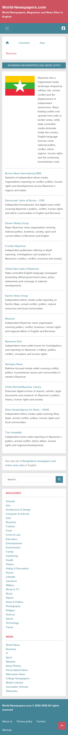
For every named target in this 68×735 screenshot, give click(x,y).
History (10, 564)
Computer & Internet (17, 513)
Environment (13, 547)
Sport (9, 657)
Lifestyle (10, 576)
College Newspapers (18, 678)
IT (7, 653)
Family (9, 551)
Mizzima (10, 318)
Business (11, 522)
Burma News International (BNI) (23, 173)
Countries (24, 42)
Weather (11, 661)
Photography (13, 606)
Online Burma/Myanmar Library (23, 386)
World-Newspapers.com (24, 7)
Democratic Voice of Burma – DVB (24, 200)
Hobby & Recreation (17, 568)
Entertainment (14, 543)
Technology (12, 622)
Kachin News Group (16, 295)
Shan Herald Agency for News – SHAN (27, 409)
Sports (9, 618)
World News (13, 644)
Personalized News (17, 670)
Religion (10, 610)
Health (9, 560)
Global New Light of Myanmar (22, 268)
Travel (9, 627)
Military (10, 585)
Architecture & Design (18, 509)
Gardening (12, 555)
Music (9, 593)
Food (9, 530)
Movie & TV (12, 589)
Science (10, 614)
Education (11, 539)
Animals (10, 501)
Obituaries (12, 690)
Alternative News (15, 674)
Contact (41, 721)
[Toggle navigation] (7, 28)
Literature (11, 581)
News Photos (13, 665)
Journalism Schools (17, 686)
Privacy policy (24, 721)
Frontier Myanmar (15, 246)
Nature (10, 597)
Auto (8, 518)
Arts (8, 505)
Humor (10, 572)
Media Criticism (14, 682)
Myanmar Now (13, 341)
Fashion (10, 526)
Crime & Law (13, 534)
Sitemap (7, 729)
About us (7, 721)
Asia (42, 42)
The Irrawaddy (13, 432)
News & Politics (14, 601)
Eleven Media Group (17, 223)
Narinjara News (14, 364)
